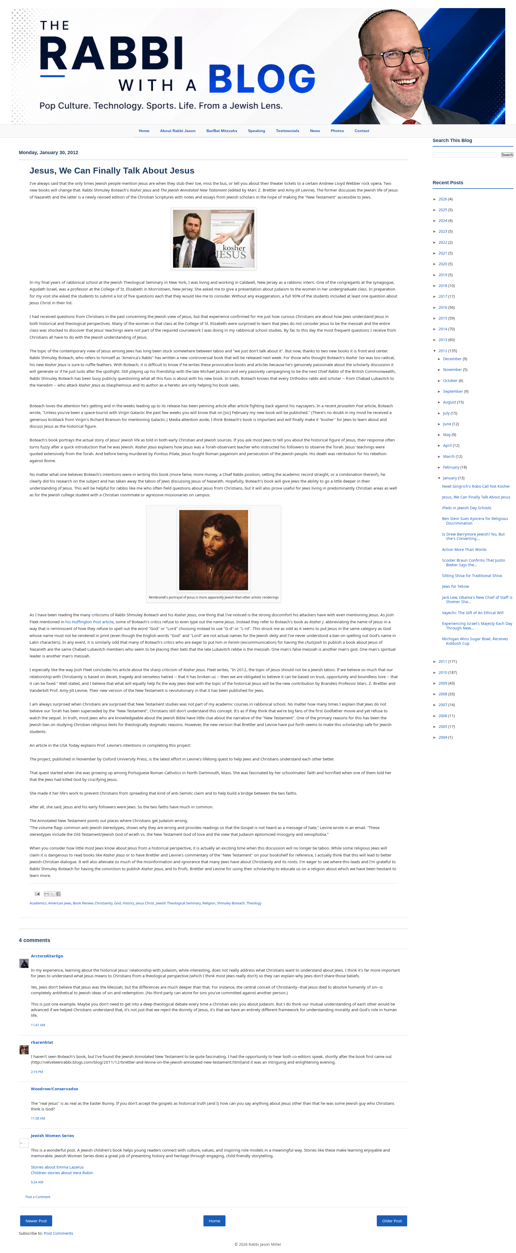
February (451, 467)
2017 (443, 296)
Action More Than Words (464, 549)
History (128, 903)
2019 (443, 274)
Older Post (392, 1220)
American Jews (59, 903)
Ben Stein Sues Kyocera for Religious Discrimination (475, 521)
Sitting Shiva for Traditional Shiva (472, 575)
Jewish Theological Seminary (178, 903)
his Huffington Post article (89, 621)
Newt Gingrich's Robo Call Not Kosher (476, 486)
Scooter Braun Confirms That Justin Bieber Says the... (473, 562)
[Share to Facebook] (58, 894)
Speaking (256, 131)
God (117, 903)
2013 (443, 339)
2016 (443, 307)
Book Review (83, 903)
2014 (443, 328)
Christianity (104, 903)
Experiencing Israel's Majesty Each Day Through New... (477, 626)
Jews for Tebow (455, 586)
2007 (443, 704)
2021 (443, 253)
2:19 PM (37, 1072)
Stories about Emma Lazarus (57, 1167)
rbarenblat (42, 1042)
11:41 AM (38, 1025)
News (315, 131)
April (448, 445)
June (447, 423)
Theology (253, 903)
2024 (443, 220)
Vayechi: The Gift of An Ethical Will (473, 612)
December (453, 358)
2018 (443, 285)
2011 (443, 661)
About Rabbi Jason (178, 131)
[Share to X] (52, 894)
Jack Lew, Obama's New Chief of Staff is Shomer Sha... (477, 599)
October (451, 380)
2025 (443, 209)
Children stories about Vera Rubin (62, 1172)
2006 (443, 715)
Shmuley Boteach (231, 903)
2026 (443, 198)
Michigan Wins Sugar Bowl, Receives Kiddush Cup (475, 641)
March (449, 456)
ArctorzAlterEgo (47, 955)
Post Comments (58, 1233)
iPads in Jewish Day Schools (467, 507)
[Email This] (46, 894)
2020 (443, 263)
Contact (362, 131)
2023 (443, 231)
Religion (208, 903)
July (447, 413)
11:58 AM (38, 1118)
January (450, 477)
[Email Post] (37, 893)
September (453, 391)
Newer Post (36, 1220)
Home (144, 131)
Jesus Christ (145, 903)
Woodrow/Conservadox (54, 1088)
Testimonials (287, 131)
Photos (337, 131)
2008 (443, 693)
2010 (443, 672)
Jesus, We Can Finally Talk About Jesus (476, 497)
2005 (443, 726)
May (447, 434)
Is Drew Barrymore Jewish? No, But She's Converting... (473, 536)
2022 (443, 242)
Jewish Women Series (52, 1135)
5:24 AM (37, 1182)
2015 (443, 318)
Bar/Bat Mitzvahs (221, 131)
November (453, 369)
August (450, 402)
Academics (38, 903)
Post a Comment (38, 1197)
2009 (443, 683)
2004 (443, 737)
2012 (443, 350)
